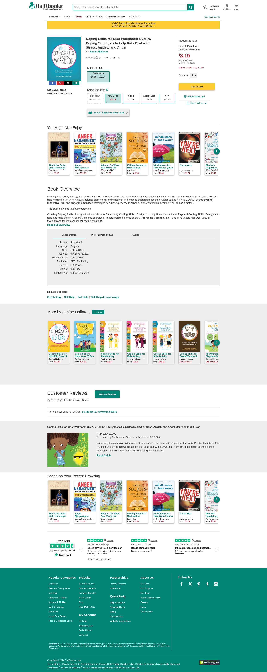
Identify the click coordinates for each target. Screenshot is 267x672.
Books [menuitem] (67, 16)
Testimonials (146, 611)
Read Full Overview (58, 225)
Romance (53, 611)
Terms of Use (53, 664)
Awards (135, 234)
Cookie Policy (127, 664)
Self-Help (83, 297)
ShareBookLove (87, 583)
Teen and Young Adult (59, 588)
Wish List (83, 635)
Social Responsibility (150, 597)
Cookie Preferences (146, 664)
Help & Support (117, 602)
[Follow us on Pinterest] (199, 584)
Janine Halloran (98, 51)
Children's (53, 583)
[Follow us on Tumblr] (207, 584)
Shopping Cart (86, 625)
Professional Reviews (102, 234)
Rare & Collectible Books (61, 621)
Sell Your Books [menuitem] (212, 17)
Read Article (104, 455)
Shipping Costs (117, 607)
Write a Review (107, 394)
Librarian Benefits (87, 593)
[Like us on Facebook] (181, 584)
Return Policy (116, 616)
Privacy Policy (69, 664)
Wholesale (115, 588)
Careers (144, 602)
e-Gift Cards (85, 597)
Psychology (54, 297)
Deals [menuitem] (79, 16)
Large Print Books (57, 616)
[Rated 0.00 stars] (93, 58)
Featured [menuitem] (53, 16)
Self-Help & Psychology (105, 297)
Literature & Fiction (58, 597)
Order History (85, 630)
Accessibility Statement (168, 664)
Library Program (118, 583)
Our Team (145, 593)
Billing (113, 611)
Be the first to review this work (99, 411)
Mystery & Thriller (57, 602)
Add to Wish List (196, 96)
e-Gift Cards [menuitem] (135, 16)
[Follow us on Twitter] (190, 584)
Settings (83, 621)
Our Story (145, 583)
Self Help (69, 297)
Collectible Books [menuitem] (114, 16)
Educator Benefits (87, 588)
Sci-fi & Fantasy (56, 607)
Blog (81, 602)
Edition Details (69, 234)
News (143, 607)
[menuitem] (214, 6)
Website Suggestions (120, 621)
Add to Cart (197, 86)
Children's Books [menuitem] (94, 16)
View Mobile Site (87, 607)
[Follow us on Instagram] (216, 584)
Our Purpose (146, 588)
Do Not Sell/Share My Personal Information (98, 664)
